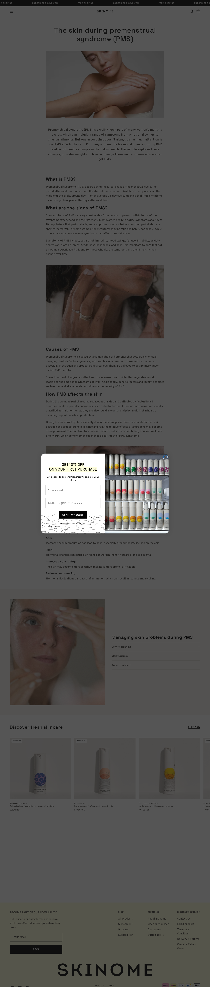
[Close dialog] (165, 457)
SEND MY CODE (73, 515)
